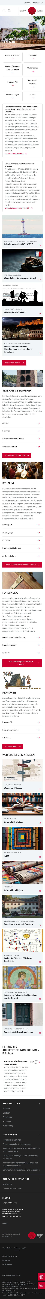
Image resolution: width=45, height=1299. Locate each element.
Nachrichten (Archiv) (12, 363)
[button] (21, 1103)
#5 (27, 1284)
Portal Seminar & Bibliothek (15, 455)
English (23, 1248)
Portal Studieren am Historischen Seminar (20, 565)
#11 (9, 1286)
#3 (29, 1281)
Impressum (7, 1184)
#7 (31, 1284)
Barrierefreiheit (7, 1264)
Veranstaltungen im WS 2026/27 (17, 208)
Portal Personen (11, 746)
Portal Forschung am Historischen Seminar (20, 663)
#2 (27, 1281)
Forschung (7, 1117)
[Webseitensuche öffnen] (10, 11)
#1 (25, 1281)
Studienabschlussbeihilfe (14, 154)
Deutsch (17, 1248)
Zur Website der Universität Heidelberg (11, 1235)
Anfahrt (4, 1223)
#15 (14, 1290)
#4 (15, 1284)
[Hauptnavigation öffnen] (5, 11)
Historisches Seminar (12, 1140)
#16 (24, 1294)
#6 (29, 1284)
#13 (23, 1288)
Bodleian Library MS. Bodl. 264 (12, 1288)
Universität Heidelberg (32, 3)
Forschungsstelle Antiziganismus (17, 1144)
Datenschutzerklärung (12, 1188)
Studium (6, 1113)
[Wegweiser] (8, 1126)
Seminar (6, 1108)
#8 (32, 1284)
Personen (7, 1121)
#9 (34, 1284)
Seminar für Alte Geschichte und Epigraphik (21, 1170)
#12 (20, 1286)
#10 (6, 1286)
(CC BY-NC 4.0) (18, 1295)
